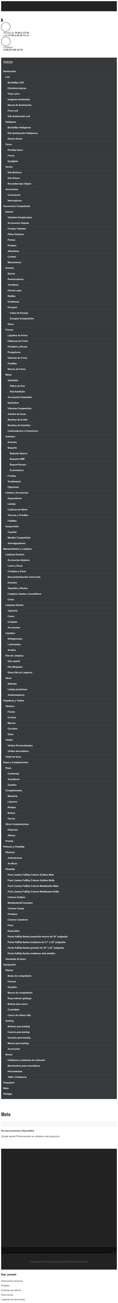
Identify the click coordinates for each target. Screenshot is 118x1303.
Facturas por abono (11, 1290)
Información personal (12, 1281)
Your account (8, 1274)
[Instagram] (15, 5)
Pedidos (5, 1285)
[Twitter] (9, 5)
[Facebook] (4, 5)
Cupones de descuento (13, 1299)
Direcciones (7, 1295)
